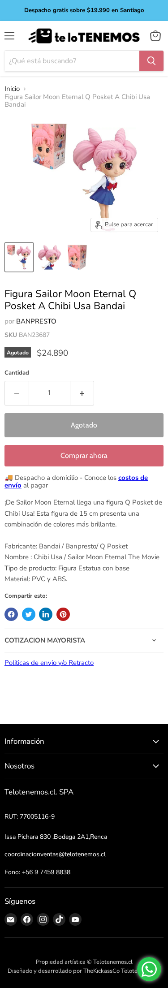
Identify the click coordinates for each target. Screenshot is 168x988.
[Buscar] (151, 61)
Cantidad (16, 373)
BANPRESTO (36, 321)
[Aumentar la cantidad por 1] (82, 393)
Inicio (12, 89)
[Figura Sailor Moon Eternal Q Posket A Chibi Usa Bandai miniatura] (19, 257)
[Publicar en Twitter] (28, 614)
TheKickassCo (101, 971)
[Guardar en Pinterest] (63, 614)
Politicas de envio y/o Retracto (49, 662)
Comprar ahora (84, 455)
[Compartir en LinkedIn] (45, 614)
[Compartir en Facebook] (11, 614)
